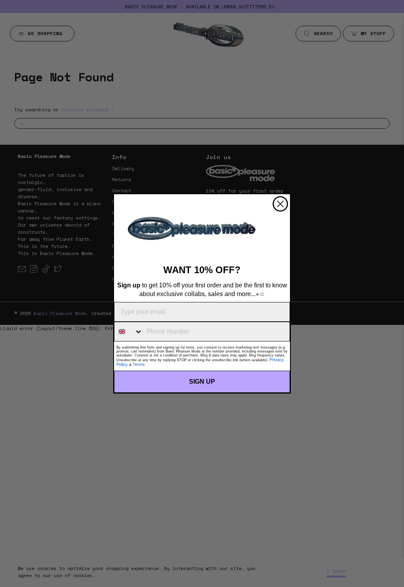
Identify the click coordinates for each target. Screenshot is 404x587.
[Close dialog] (280, 204)
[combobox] (128, 331)
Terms (139, 364)
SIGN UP (202, 381)
